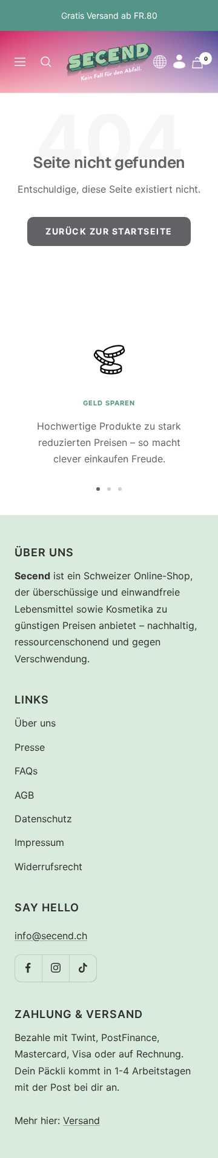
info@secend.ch (51, 936)
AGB (24, 795)
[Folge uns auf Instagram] (55, 968)
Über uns (35, 723)
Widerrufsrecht (48, 866)
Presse (30, 747)
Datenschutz (43, 819)
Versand (81, 1120)
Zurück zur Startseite (109, 231)
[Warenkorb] (197, 62)
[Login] (179, 61)
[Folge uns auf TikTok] (82, 968)
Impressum (39, 842)
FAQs (26, 771)
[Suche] (46, 61)
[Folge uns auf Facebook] (28, 968)
